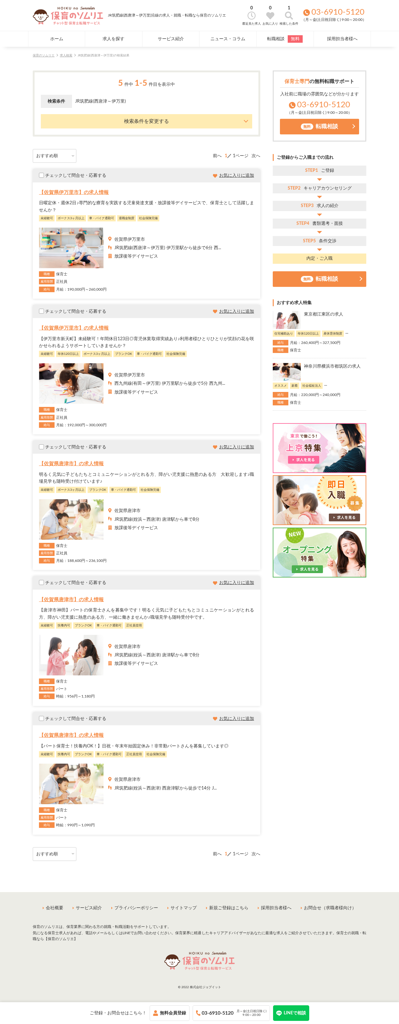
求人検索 (66, 55)
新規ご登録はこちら (228, 908)
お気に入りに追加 (236, 175)
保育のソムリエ (44, 55)
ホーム (56, 39)
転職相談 (283, 39)
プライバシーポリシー (136, 908)
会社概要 (54, 908)
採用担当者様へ (342, 39)
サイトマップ (184, 908)
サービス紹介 (171, 39)
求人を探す (113, 39)
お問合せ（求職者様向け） (330, 908)
